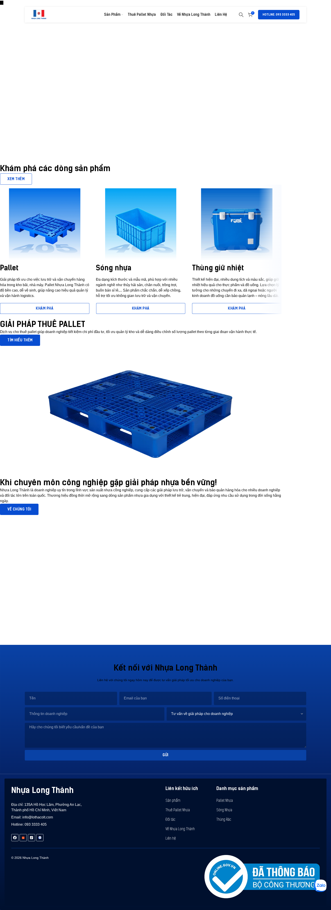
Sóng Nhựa (224, 810)
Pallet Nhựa (224, 801)
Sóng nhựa (113, 268)
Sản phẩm (173, 801)
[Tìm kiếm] (241, 14)
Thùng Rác (223, 820)
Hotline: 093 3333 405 (279, 14)
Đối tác (170, 820)
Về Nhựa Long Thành (180, 829)
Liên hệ (171, 839)
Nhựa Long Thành (42, 790)
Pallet (9, 268)
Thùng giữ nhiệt (218, 268)
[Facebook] (14, 837)
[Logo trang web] (39, 14)
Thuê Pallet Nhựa (178, 810)
